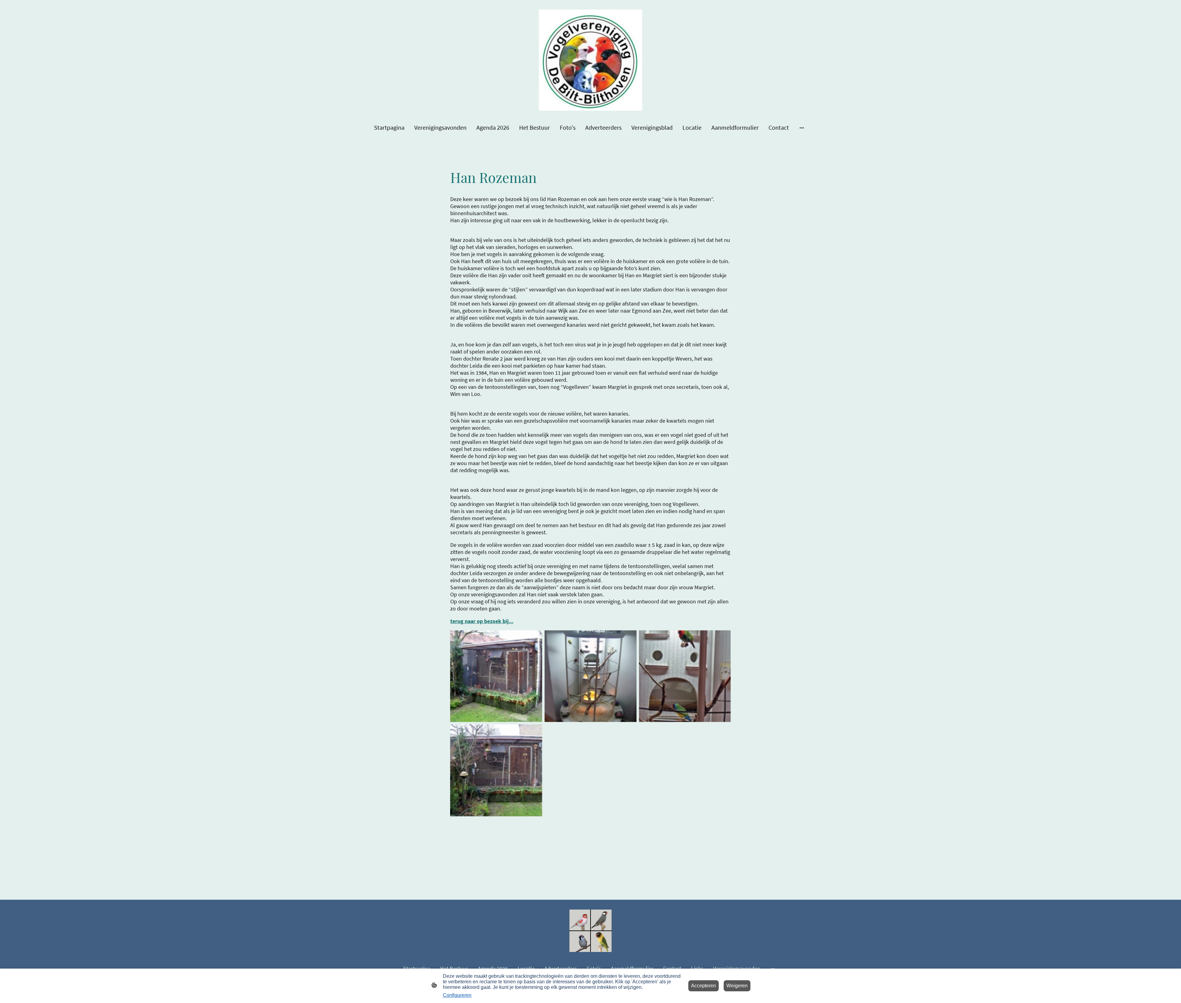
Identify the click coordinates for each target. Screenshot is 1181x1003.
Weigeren (737, 985)
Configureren (457, 995)
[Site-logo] (590, 60)
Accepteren (703, 985)
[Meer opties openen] (802, 127)
